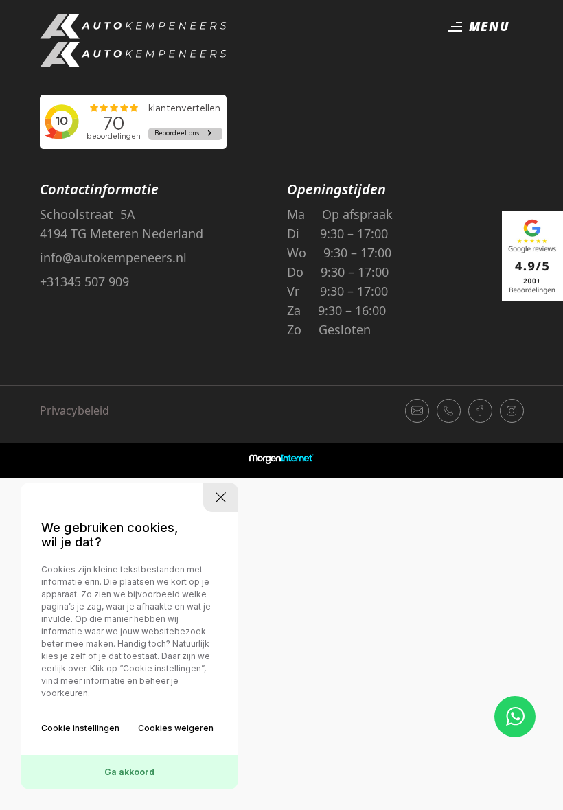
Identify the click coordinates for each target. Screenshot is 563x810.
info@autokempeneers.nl (113, 257)
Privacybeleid (75, 410)
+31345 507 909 (84, 281)
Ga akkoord (129, 772)
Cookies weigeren (176, 728)
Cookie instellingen (80, 728)
